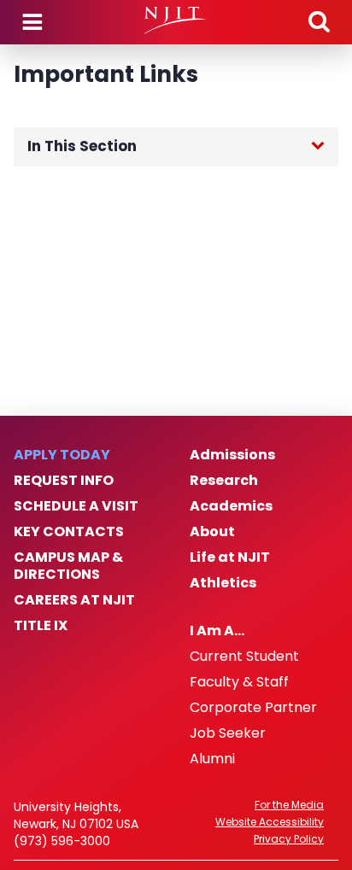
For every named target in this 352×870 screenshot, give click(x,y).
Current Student (244, 656)
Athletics (223, 583)
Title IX (40, 625)
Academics (231, 506)
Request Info (64, 480)
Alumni (212, 759)
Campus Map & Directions (68, 566)
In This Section (82, 146)
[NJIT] (175, 20)
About (212, 531)
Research (224, 480)
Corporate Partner (253, 707)
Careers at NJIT (74, 600)
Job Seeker (228, 733)
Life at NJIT (230, 557)
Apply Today (62, 455)
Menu (32, 22)
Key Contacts (69, 531)
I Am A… (217, 630)
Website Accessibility (269, 822)
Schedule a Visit (76, 506)
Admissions (232, 455)
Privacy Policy (289, 839)
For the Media (289, 805)
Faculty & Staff (239, 682)
